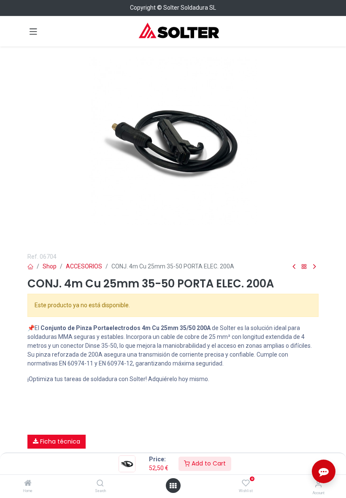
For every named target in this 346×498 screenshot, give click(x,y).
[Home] (28, 483)
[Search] (100, 483)
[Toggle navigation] (33, 31)
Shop (50, 266)
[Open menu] (173, 486)
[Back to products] (304, 267)
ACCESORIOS (84, 266)
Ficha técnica (59, 441)
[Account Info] (318, 484)
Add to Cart (208, 463)
